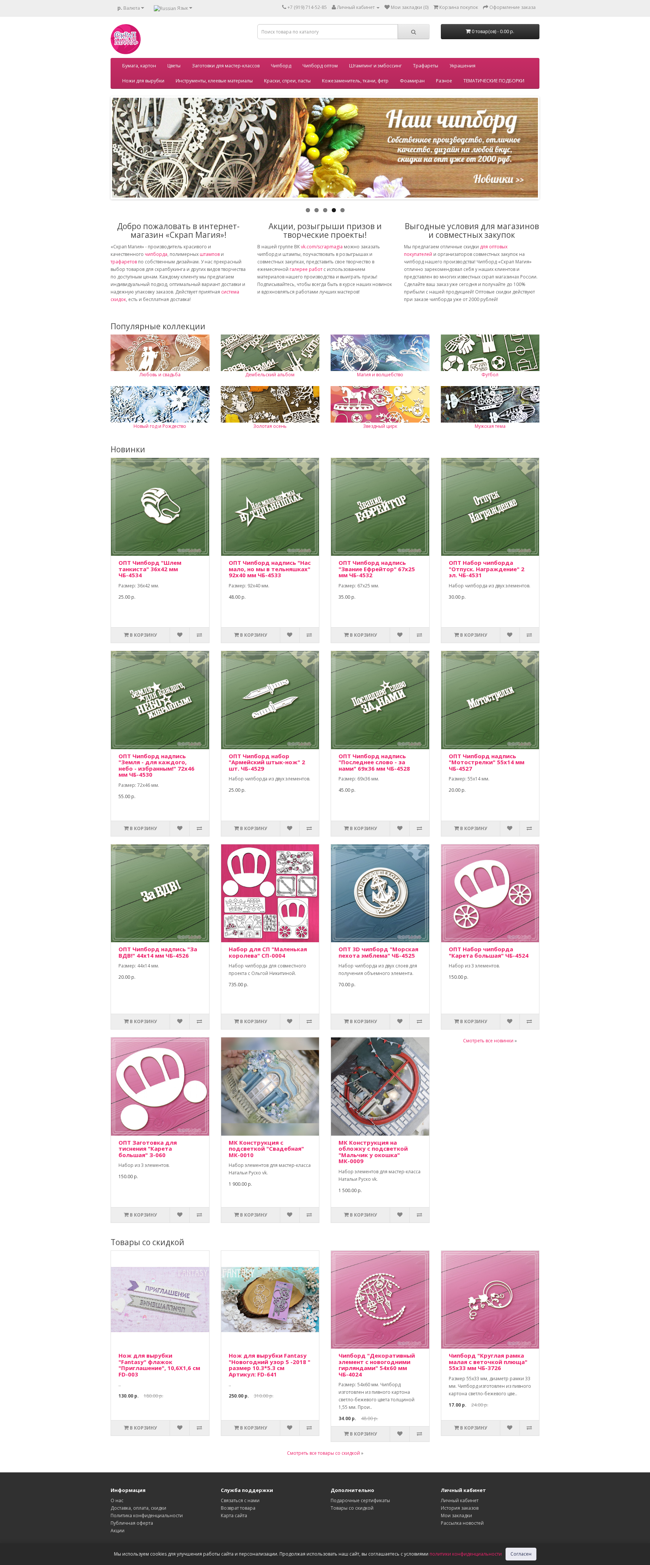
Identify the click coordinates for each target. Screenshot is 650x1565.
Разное (444, 81)
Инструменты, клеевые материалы (214, 81)
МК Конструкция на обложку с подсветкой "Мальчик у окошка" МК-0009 (373, 1152)
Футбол (489, 374)
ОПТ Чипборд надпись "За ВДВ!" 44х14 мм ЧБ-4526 (157, 952)
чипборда (156, 254)
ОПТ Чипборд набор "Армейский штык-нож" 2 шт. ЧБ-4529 (267, 762)
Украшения (462, 65)
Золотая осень (270, 426)
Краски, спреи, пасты (287, 81)
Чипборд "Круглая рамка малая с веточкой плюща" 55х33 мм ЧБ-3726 (488, 1362)
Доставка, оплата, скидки (138, 1508)
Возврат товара (238, 1508)
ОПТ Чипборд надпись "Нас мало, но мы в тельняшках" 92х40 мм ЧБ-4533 (270, 569)
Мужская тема (490, 426)
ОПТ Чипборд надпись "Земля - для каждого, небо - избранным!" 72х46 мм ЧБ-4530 (156, 765)
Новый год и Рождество (160, 426)
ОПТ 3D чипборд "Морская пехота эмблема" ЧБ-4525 (378, 952)
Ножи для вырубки (143, 81)
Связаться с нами (240, 1500)
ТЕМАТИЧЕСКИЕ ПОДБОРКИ (493, 81)
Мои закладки (456, 1515)
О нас (117, 1500)
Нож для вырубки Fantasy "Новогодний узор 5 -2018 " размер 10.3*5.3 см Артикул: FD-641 (269, 1365)
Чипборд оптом (320, 65)
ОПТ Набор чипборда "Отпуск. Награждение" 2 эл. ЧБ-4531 (486, 569)
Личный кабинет (459, 1500)
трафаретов (124, 262)
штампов (210, 254)
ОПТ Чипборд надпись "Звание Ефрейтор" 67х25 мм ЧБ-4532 (377, 569)
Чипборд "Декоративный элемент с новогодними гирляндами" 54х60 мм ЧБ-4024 (377, 1365)
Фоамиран (412, 81)
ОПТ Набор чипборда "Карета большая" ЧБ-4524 (489, 952)
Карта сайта (234, 1515)
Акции (118, 1530)
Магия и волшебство (380, 374)
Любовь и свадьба (160, 374)
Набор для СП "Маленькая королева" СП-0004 (268, 952)
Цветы (174, 65)
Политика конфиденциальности (147, 1515)
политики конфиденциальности (466, 1554)
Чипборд (281, 65)
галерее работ (306, 269)
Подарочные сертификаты (360, 1500)
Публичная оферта (132, 1523)
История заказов (459, 1508)
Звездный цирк (380, 426)
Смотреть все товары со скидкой (323, 1453)
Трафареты (425, 65)
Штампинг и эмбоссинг (375, 65)
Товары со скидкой (352, 1508)
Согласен (521, 1554)
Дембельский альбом (270, 374)
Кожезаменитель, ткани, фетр (355, 81)
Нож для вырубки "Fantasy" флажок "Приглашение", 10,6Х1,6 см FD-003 (159, 1365)
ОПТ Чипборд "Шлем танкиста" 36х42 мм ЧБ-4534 (149, 569)
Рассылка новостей (462, 1523)
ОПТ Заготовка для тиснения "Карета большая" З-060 (147, 1149)
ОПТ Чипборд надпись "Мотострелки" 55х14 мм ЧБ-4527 (486, 762)
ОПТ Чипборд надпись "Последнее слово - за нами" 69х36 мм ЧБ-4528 (374, 762)
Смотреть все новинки (488, 1040)
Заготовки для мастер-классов (226, 65)
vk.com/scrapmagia (321, 246)
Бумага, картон (139, 65)
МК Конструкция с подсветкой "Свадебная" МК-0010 (266, 1149)
